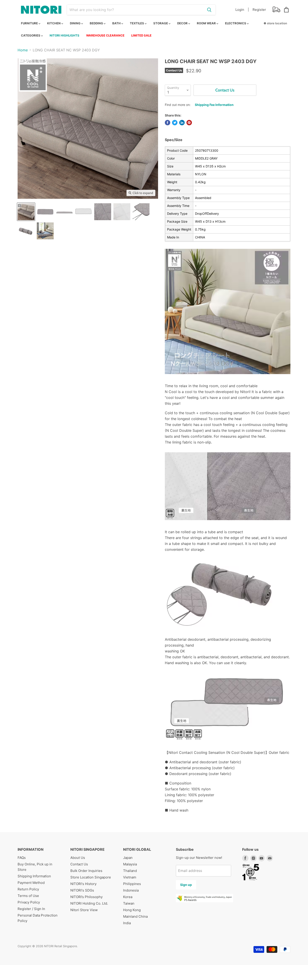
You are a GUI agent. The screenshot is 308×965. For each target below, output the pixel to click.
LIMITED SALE (141, 35)
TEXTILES (137, 23)
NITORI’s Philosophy (86, 897)
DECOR (182, 23)
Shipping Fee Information (214, 105)
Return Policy (28, 889)
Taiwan (128, 903)
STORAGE (161, 23)
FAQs (22, 857)
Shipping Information (34, 876)
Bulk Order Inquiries (86, 871)
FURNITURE (30, 23)
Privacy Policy (29, 902)
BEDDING (97, 23)
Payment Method (31, 882)
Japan (128, 857)
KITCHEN (54, 23)
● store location (275, 23)
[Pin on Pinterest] (189, 122)
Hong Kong (132, 910)
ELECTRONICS (236, 23)
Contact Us (79, 864)
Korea (127, 897)
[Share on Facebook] (167, 122)
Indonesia (131, 890)
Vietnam (129, 877)
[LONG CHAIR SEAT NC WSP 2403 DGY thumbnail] (26, 212)
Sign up (186, 885)
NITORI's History (83, 884)
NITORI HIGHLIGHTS (64, 35)
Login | (242, 9)
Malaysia (130, 864)
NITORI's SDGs (82, 890)
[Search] (209, 10)
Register (259, 9)
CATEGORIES (31, 35)
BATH (116, 23)
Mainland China (135, 916)
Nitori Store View (84, 910)
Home (23, 50)
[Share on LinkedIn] (182, 122)
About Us (77, 857)
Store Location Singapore (90, 877)
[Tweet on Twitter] (174, 122)
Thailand (130, 871)
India (127, 923)
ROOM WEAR (206, 23)
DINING (75, 23)
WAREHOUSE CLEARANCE (105, 35)
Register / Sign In (31, 909)
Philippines (132, 884)
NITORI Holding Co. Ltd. (89, 903)
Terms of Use (28, 896)
